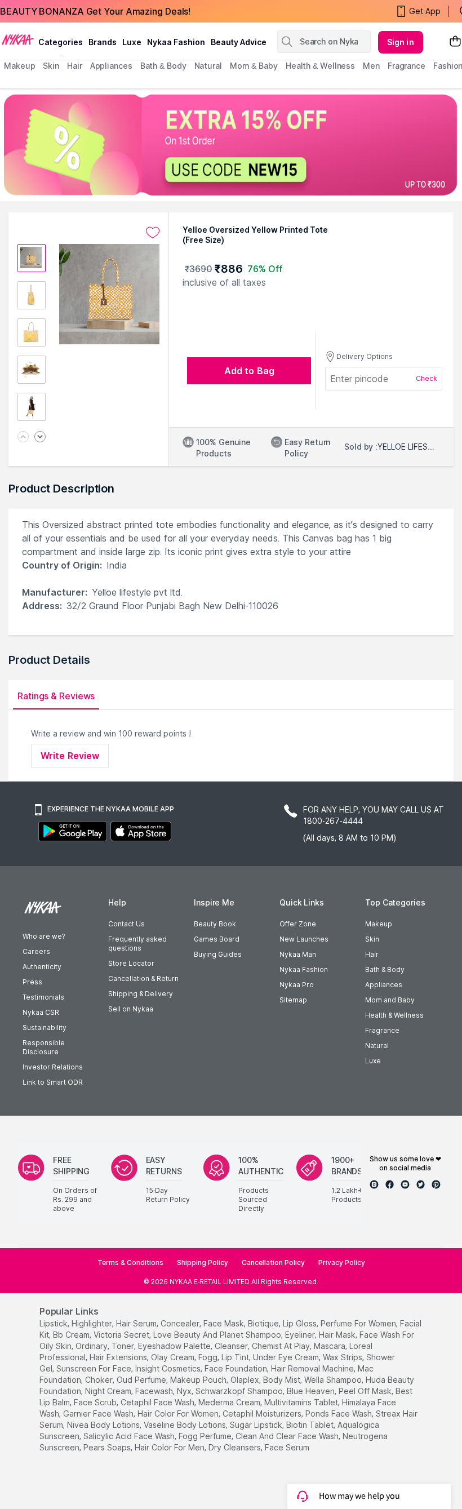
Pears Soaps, (107, 1447)
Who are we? (44, 936)
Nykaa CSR (41, 1012)
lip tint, (236, 1357)
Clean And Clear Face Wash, (288, 1436)
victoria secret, (122, 1334)
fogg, (208, 1357)
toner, (124, 1346)
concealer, (181, 1323)
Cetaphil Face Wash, (158, 1402)
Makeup (378, 924)
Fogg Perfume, (206, 1436)
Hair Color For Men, (170, 1447)
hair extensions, (119, 1357)
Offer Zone (297, 924)
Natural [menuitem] (208, 65)
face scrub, (96, 1402)
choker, (99, 1379)
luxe (131, 42)
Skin (372, 939)
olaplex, (245, 1379)
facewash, (155, 1391)
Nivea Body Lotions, (104, 1425)
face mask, (224, 1323)
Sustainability (44, 1027)
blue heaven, (311, 1391)
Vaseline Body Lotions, (186, 1425)
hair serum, (137, 1323)
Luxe (373, 1061)
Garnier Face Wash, (99, 1413)
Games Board (216, 939)
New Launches (303, 939)
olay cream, (173, 1357)
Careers (36, 951)
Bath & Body (385, 969)
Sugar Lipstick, (257, 1425)
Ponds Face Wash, (339, 1413)
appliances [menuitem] (111, 65)
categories (60, 42)
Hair (372, 954)
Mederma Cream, (230, 1402)
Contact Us (126, 924)
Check (426, 378)
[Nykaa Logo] (17, 39)
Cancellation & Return (143, 978)
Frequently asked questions (137, 943)
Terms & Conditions (130, 1262)
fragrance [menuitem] (406, 65)
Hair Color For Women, (178, 1413)
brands (102, 42)
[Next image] (40, 437)
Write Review (70, 755)
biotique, (264, 1323)
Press (32, 982)
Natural (377, 1045)
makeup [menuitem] (19, 65)
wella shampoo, (333, 1379)
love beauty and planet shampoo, (218, 1334)
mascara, (330, 1346)
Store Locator (131, 963)
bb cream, (72, 1334)
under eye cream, (287, 1357)
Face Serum (287, 1447)
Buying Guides (218, 954)
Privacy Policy (341, 1262)
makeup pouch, (199, 1379)
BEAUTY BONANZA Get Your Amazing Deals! (95, 11)
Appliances (383, 984)
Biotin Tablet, (310, 1425)
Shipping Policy (202, 1262)
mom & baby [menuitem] (254, 65)
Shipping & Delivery (140, 993)
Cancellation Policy (273, 1262)
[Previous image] (23, 437)
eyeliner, (301, 1334)
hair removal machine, (313, 1368)
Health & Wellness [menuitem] (320, 65)
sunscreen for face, (94, 1368)
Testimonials (43, 997)
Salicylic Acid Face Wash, (129, 1436)
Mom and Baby (390, 1000)
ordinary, (92, 1346)
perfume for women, (359, 1323)
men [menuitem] (371, 65)
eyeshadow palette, (175, 1346)
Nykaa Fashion (176, 42)
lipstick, (54, 1323)
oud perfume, (142, 1379)
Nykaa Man (297, 954)
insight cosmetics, (168, 1368)
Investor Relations (53, 1067)
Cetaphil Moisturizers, (263, 1413)
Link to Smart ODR (53, 1082)
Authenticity (42, 966)
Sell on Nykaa (130, 1009)
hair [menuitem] (74, 65)
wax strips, (343, 1357)
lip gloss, (300, 1323)
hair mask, (338, 1334)
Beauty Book (215, 924)
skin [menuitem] (51, 65)
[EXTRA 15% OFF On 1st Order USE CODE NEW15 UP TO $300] (231, 144)
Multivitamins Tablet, (302, 1402)
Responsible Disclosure (44, 1047)
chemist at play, (282, 1346)
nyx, (185, 1391)
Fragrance (382, 1030)
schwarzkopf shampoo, (240, 1391)
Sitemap (293, 1000)
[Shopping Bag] (455, 42)
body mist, (282, 1379)
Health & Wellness (394, 1015)
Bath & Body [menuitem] (163, 65)
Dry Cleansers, (235, 1447)
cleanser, (232, 1346)
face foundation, (237, 1368)
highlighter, (93, 1323)
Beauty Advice (238, 42)
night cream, (109, 1391)
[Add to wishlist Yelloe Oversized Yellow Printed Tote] (152, 232)
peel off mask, (366, 1391)
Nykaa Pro (296, 984)
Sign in (400, 42)
